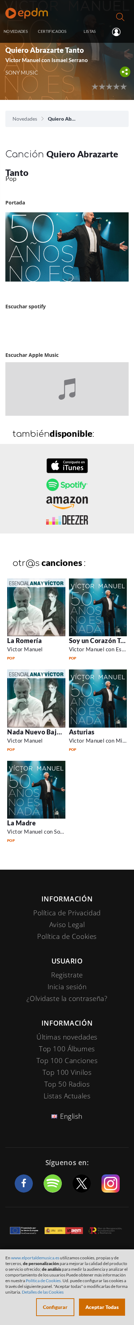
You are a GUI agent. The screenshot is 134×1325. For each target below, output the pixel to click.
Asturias (82, 732)
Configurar (55, 1307)
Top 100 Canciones (67, 1060)
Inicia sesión (119, 31)
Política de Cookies (67, 936)
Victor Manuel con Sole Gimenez (47, 831)
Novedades (25, 119)
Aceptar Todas (102, 1307)
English (71, 1116)
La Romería (24, 640)
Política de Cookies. (44, 1280)
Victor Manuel (25, 649)
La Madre (21, 823)
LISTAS (90, 31)
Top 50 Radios (67, 1084)
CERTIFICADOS (52, 31)
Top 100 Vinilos (67, 1072)
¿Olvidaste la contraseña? (66, 998)
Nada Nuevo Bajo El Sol (42, 732)
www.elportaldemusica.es (35, 1257)
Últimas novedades (67, 1037)
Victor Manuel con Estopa (101, 649)
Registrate (67, 975)
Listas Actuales (67, 1096)
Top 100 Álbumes (67, 1048)
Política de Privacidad (67, 912)
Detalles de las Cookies (43, 1292)
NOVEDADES (16, 31)
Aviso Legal (67, 924)
